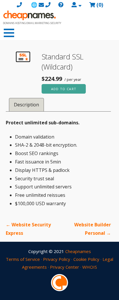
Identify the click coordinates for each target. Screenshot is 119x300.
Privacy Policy (56, 259)
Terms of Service (23, 259)
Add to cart (64, 89)
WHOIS (89, 267)
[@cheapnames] (59, 282)
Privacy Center (64, 267)
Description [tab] (26, 104)
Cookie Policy (86, 259)
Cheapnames (78, 251)
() (99, 4)
